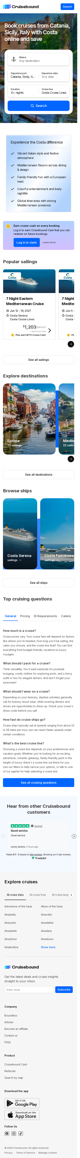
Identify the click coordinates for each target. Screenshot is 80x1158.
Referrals (10, 1071)
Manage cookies (48, 1152)
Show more (48, 947)
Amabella (10, 914)
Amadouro (47, 939)
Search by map (13, 1077)
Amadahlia (47, 922)
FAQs (7, 1042)
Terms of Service (25, 1152)
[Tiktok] (20, 1133)
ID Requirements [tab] (45, 616)
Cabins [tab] (66, 616)
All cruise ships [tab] (15, 894)
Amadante (10, 930)
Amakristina (11, 947)
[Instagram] (13, 1133)
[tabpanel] (38, 701)
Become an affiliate (16, 1028)
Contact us (10, 1035)
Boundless (10, 1015)
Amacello (46, 914)
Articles (8, 1022)
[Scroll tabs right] (71, 895)
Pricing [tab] (25, 616)
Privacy (8, 1152)
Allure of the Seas (52, 906)
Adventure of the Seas (18, 906)
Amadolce (10, 939)
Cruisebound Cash (15, 1064)
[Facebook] (6, 1133)
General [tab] (10, 616)
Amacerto (10, 922)
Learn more (49, 242)
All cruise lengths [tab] (61, 894)
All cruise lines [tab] (38, 894)
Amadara (46, 930)
